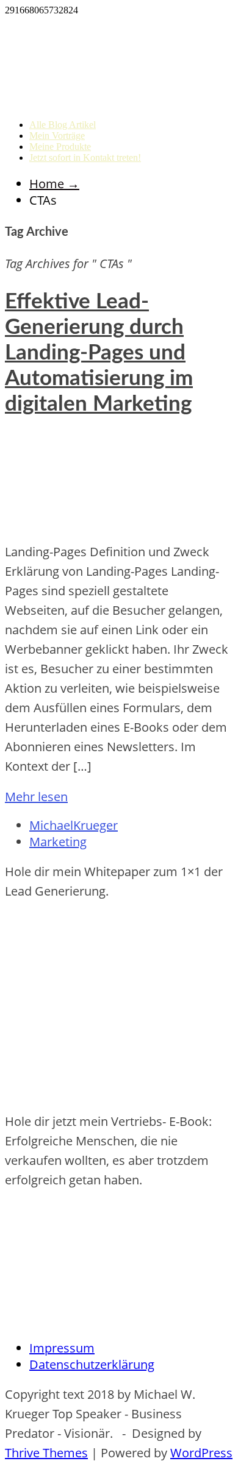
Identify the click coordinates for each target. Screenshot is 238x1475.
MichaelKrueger (73, 825)
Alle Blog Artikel (62, 124)
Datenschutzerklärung (91, 1364)
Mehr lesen (36, 796)
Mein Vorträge (57, 135)
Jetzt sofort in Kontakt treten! (85, 157)
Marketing (58, 841)
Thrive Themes (46, 1453)
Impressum (62, 1348)
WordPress (201, 1453)
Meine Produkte (60, 146)
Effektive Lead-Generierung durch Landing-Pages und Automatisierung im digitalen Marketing (99, 353)
